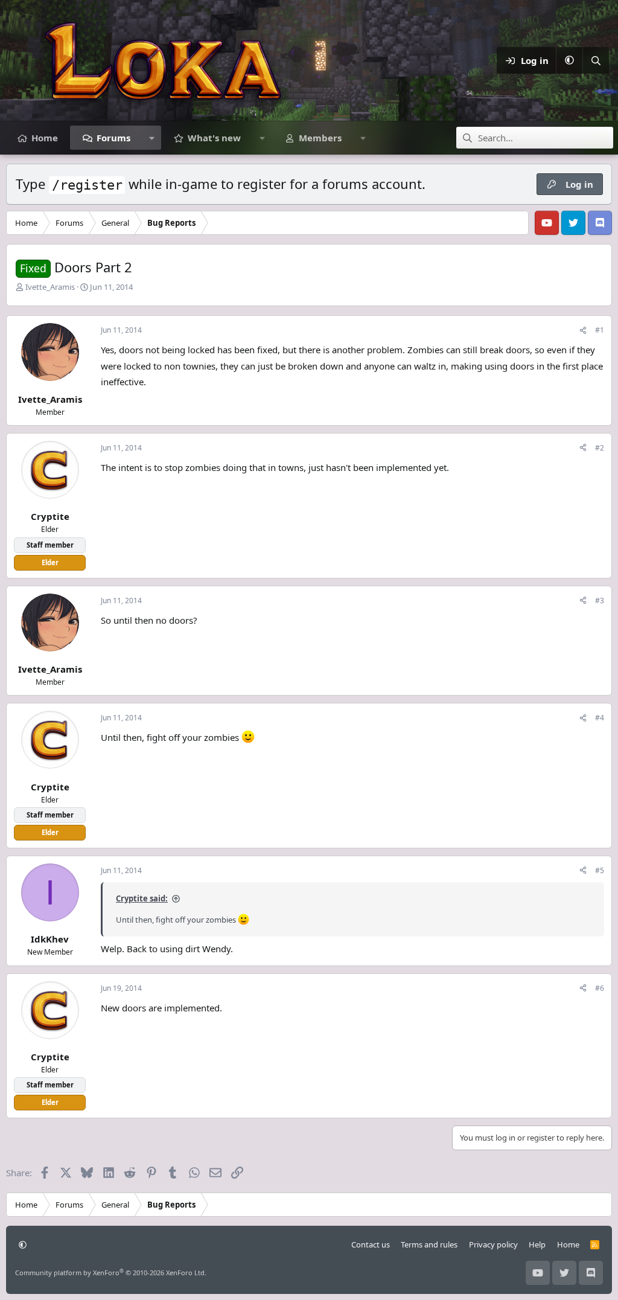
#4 (599, 717)
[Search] (595, 60)
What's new (214, 138)
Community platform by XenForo (110, 1272)
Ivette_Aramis (50, 286)
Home (44, 138)
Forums (113, 138)
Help (537, 1244)
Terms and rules (429, 1244)
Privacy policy (493, 1244)
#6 (599, 988)
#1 (599, 330)
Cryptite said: (142, 898)
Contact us (370, 1244)
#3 (599, 600)
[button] (569, 60)
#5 (599, 870)
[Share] (583, 330)
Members (320, 138)
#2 (599, 448)
